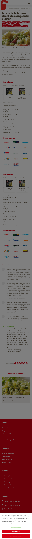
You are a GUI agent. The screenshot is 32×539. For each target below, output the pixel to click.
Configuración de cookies (16, 527)
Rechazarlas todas (16, 531)
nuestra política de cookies (24, 516)
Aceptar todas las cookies (16, 536)
